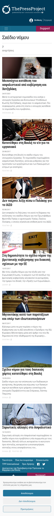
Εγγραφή (48, 20)
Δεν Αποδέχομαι (27, 501)
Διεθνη (5, 285)
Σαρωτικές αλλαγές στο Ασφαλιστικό (26, 427)
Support (45, 28)
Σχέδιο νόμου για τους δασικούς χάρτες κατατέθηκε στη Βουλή (23, 371)
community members (32, 12)
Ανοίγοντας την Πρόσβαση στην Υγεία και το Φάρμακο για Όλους (23, 469)
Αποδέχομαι (27, 493)
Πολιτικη (6, 171)
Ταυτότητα (7, 460)
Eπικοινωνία (42, 460)
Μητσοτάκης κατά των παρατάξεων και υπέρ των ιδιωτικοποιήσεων (25, 316)
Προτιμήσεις (27, 509)
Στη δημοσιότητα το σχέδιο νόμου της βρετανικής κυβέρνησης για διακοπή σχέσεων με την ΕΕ (26, 259)
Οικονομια (6, 113)
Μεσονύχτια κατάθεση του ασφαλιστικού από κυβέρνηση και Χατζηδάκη (24, 85)
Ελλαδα (5, 397)
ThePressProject (28, 8)
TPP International (10, 464)
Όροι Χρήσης (28, 464)
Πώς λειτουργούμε (24, 460)
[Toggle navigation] (6, 29)
